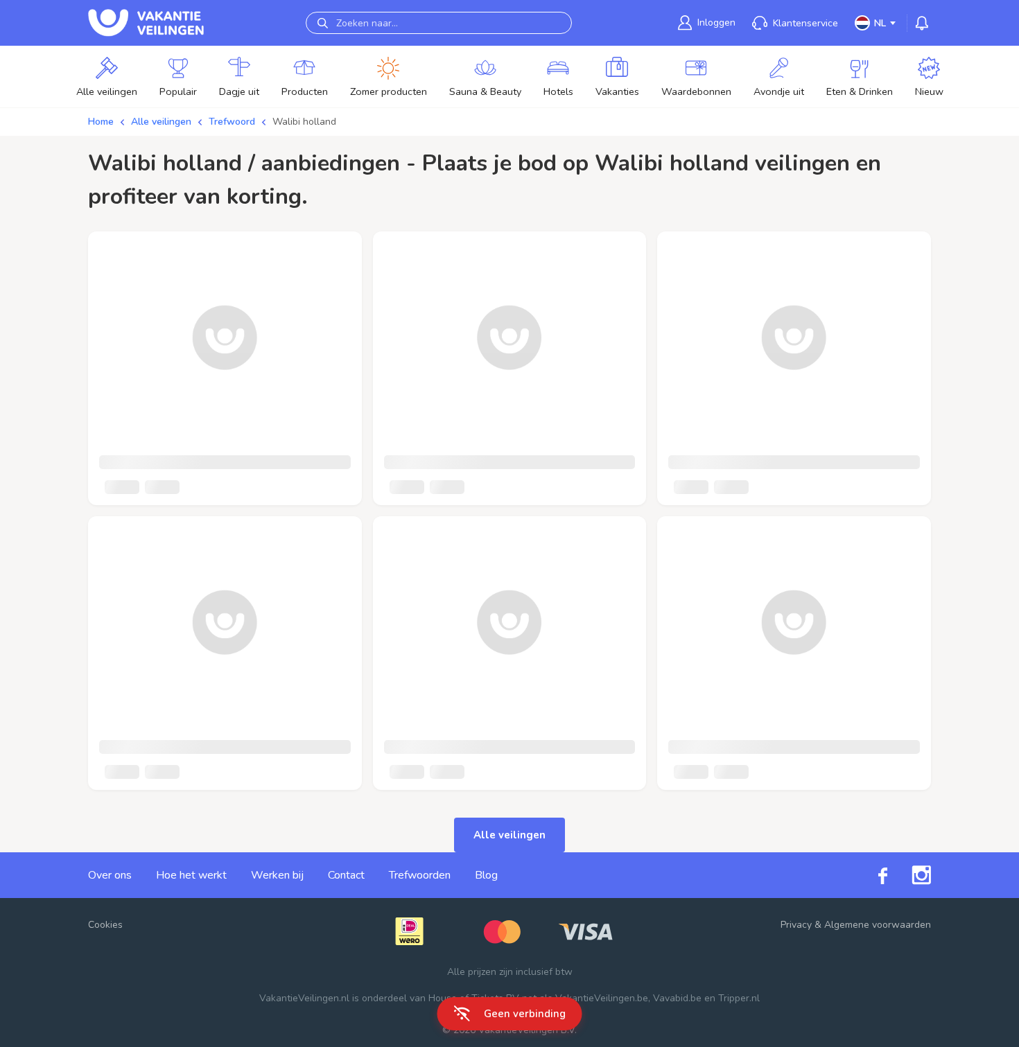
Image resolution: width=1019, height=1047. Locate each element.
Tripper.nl (739, 998)
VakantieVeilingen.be (601, 998)
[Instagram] (909, 875)
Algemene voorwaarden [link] (877, 924)
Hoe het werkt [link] (191, 875)
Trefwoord (232, 121)
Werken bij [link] (277, 875)
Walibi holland (304, 121)
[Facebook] (870, 874)
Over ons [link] (110, 875)
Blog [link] (486, 875)
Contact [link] (346, 875)
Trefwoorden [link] (420, 875)
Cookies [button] (105, 924)
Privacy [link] (796, 924)
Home (101, 121)
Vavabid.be (677, 998)
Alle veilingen (161, 121)
